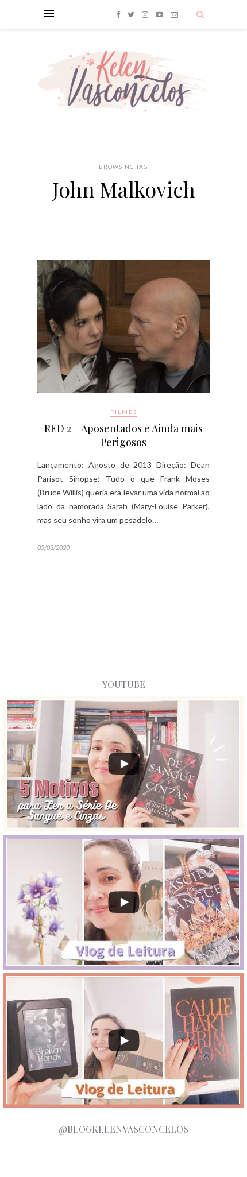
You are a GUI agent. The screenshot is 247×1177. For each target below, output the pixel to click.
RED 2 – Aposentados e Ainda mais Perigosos (123, 435)
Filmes (123, 411)
